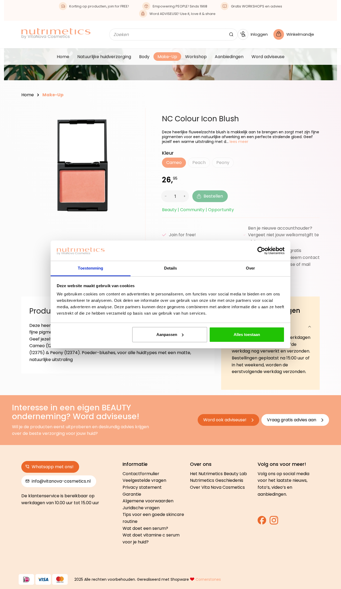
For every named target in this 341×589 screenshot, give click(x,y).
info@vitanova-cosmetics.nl (61, 481)
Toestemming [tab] (90, 268)
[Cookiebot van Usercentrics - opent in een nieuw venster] (261, 251)
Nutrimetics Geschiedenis (216, 480)
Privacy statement (142, 487)
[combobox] (167, 35)
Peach (201, 163)
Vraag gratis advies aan (292, 420)
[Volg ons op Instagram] (274, 522)
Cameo (174, 162)
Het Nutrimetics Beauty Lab (218, 474)
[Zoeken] (231, 35)
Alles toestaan (247, 334)
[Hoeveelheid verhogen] (185, 196)
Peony (225, 163)
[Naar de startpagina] (56, 33)
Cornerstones (208, 579)
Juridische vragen (141, 508)
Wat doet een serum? (145, 528)
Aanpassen (166, 334)
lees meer (238, 141)
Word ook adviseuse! (225, 420)
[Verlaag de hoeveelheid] (164, 196)
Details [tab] (170, 268)
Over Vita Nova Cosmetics (217, 487)
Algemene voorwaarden (148, 501)
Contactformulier (141, 474)
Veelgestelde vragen (144, 480)
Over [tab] (250, 268)
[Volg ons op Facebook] (262, 522)
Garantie (132, 494)
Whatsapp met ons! (52, 467)
